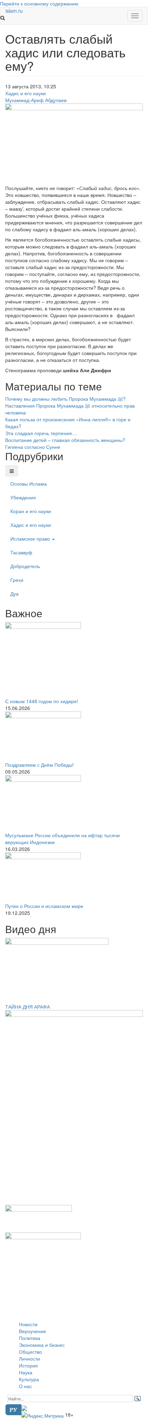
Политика (29, 1337)
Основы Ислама (28, 483)
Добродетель (25, 566)
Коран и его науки (30, 511)
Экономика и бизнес (42, 1344)
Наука (25, 1372)
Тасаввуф (21, 552)
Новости (28, 1324)
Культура (29, 1379)
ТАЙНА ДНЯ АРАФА (27, 1006)
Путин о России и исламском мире (44, 905)
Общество (30, 1351)
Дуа (14, 593)
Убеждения (23, 497)
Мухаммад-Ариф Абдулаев (35, 100)
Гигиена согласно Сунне (32, 446)
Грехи (16, 579)
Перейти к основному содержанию (39, 3)
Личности (29, 1358)
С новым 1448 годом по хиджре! (41, 701)
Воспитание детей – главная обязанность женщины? (65, 439)
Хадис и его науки (25, 93)
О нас (25, 1386)
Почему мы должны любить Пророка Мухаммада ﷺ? (65, 398)
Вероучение (32, 1331)
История (28, 1365)
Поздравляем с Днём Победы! (39, 764)
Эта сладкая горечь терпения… (41, 433)
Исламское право (30, 538)
